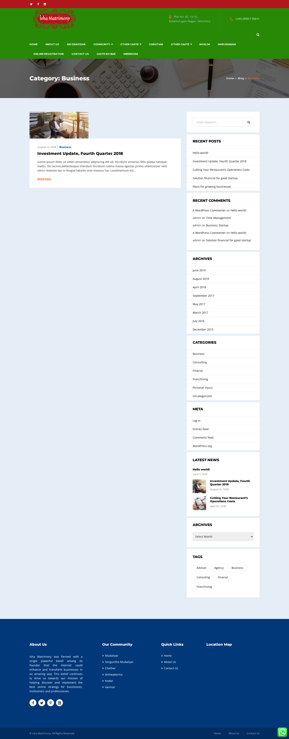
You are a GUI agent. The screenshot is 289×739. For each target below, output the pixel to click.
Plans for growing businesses (212, 186)
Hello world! (200, 153)
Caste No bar (106, 53)
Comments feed (203, 437)
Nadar (109, 681)
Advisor (201, 568)
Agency (219, 568)
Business (65, 147)
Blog (241, 78)
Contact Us (80, 53)
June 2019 (199, 270)
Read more (44, 179)
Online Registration (48, 53)
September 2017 (203, 295)
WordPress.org (202, 446)
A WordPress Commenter (209, 210)
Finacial (198, 371)
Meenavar (130, 53)
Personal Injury (203, 387)
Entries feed (201, 429)
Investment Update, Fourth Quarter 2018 (80, 153)
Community (101, 44)
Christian (156, 44)
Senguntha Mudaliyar (119, 662)
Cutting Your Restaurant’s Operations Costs (221, 170)
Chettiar (110, 668)
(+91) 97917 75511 (248, 19)
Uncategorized (202, 396)
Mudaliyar (111, 655)
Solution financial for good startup (215, 178)
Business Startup (217, 225)
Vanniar (110, 687)
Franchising (200, 379)
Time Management (218, 218)
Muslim (204, 44)
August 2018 (201, 279)
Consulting (200, 362)
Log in (197, 420)
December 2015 (203, 329)
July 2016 (198, 321)
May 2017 (199, 304)
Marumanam (227, 44)
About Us (52, 44)
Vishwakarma (113, 674)
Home (33, 44)
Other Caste (129, 44)
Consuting (203, 577)
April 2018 (199, 287)
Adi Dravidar (76, 44)
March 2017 (200, 312)
